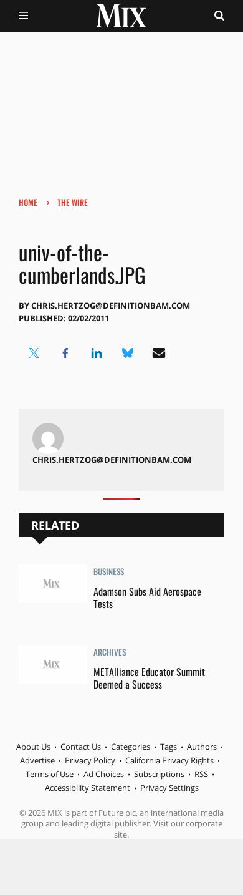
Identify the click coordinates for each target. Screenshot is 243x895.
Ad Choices (103, 774)
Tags (168, 746)
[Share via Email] (158, 353)
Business (108, 573)
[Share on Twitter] (34, 353)
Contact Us (80, 746)
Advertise (37, 760)
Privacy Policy (90, 760)
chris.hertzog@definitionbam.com (110, 305)
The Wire (72, 202)
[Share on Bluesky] (127, 353)
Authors (202, 746)
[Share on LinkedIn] (96, 353)
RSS (201, 774)
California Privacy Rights (169, 760)
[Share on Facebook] (65, 353)
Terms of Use (50, 774)
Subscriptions (159, 774)
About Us (33, 746)
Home (28, 202)
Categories (130, 746)
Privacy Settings (169, 787)
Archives (109, 653)
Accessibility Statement (87, 787)
